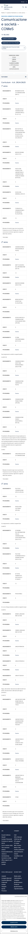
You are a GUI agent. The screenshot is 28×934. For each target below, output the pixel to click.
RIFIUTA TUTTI (14, 926)
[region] (14, 914)
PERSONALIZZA (14, 931)
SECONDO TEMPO (18, 872)
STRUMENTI (16, 830)
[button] (23, 7)
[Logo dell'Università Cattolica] (9, 7)
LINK (2, 830)
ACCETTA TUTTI (14, 922)
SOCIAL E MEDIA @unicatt (6, 872)
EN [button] (26, 7)
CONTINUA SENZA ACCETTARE (21, 896)
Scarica (17, 103)
